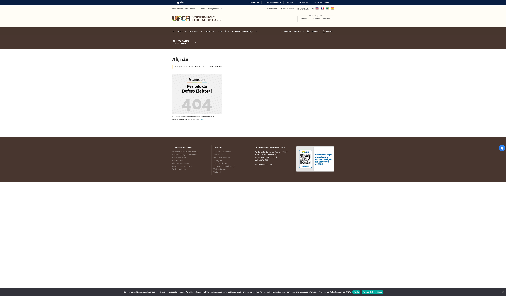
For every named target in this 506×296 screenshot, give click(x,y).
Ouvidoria (201, 9)
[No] (502, 292)
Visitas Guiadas (219, 169)
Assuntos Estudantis (222, 151)
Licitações (217, 160)
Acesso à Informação (244, 31)
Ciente (356, 292)
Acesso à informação (273, 2)
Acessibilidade (177, 9)
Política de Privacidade (372, 292)
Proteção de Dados (215, 9)
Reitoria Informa (220, 163)
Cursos (209, 31)
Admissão (222, 31)
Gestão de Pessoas (221, 157)
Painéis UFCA (178, 160)
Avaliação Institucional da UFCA (185, 151)
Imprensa (326, 19)
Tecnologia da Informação (224, 166)
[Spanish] (332, 9)
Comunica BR (254, 2)
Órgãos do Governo (321, 2)
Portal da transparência (182, 166)
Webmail (217, 172)
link (202, 119)
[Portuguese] (327, 9)
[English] (317, 9)
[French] (322, 9)
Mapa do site (190, 9)
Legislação (304, 2)
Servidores (316, 19)
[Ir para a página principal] (197, 19)
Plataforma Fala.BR (180, 163)
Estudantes (304, 19)
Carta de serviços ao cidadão (184, 154)
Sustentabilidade (179, 169)
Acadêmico (195, 31)
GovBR (180, 2)
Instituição (179, 31)
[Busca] (313, 9)
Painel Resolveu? (179, 157)
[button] (287, 9)
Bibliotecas (218, 154)
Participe (290, 2)
